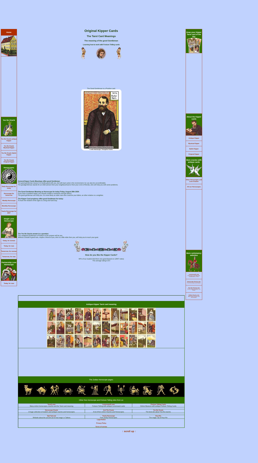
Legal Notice (101, 419)
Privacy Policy (101, 423)
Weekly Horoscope (9, 200)
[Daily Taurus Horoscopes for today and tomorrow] (41, 394)
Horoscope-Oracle (51, 410)
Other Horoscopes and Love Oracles (194, 180)
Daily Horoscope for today (9, 187)
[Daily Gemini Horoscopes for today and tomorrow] (55, 394)
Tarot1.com (51, 404)
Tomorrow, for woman (9, 251)
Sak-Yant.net (51, 416)
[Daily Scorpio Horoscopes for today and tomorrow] (121, 394)
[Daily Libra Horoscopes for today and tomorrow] (108, 394)
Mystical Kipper (193, 143)
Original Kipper (193, 154)
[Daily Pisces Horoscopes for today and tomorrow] (174, 394)
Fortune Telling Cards (158, 404)
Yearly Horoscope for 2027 (8, 212)
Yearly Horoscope (108, 416)
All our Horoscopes (194, 187)
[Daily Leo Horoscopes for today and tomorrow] (81, 394)
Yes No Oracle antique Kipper (9, 139)
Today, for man (9, 246)
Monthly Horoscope (9, 206)
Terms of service (101, 426)
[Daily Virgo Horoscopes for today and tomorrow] (95, 394)
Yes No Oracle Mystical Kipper (8, 147)
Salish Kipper (194, 149)
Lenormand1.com (108, 404)
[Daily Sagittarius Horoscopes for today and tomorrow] (134, 394)
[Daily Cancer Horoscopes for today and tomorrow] (68, 394)
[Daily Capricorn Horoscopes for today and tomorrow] (148, 394)
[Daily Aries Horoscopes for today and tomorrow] (28, 394)
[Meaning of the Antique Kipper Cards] (101, 347)
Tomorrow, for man (9, 256)
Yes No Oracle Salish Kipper (9, 154)
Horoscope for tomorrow (9, 194)
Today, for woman (9, 240)
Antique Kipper (194, 138)
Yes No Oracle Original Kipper (9, 161)
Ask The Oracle (108, 410)
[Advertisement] (61, 15)
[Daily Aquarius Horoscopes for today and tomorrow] (161, 394)
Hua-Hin (158, 416)
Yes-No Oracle (158, 410)
